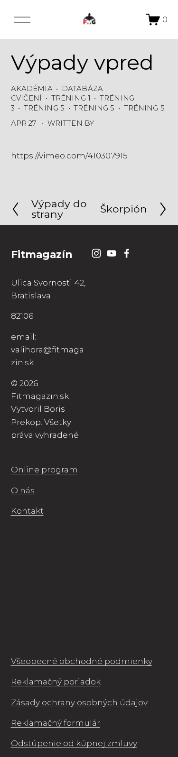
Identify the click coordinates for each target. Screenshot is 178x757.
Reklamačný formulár (55, 723)
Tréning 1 (71, 98)
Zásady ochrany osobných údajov (79, 702)
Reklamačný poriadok (56, 681)
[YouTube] (111, 253)
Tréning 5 (44, 108)
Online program (44, 469)
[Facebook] (126, 253)
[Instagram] (96, 253)
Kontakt (27, 511)
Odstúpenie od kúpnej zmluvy (74, 743)
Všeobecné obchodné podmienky (81, 661)
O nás (23, 490)
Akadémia (32, 88)
